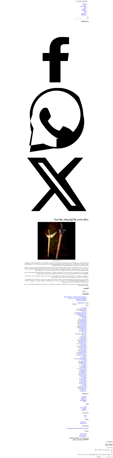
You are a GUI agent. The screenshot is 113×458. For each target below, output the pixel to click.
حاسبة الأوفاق (83, 423)
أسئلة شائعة (83, 397)
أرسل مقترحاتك (82, 436)
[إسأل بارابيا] (109, 441)
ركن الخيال (83, 410)
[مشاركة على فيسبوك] (56, 87)
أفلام (85, 415)
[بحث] (80, 1)
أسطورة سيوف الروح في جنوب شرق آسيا (77, 297)
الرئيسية (84, 396)
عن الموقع (83, 398)
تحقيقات (84, 408)
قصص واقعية (83, 407)
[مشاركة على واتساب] (56, 151)
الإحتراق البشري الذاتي (81, 300)
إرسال (98, 456)
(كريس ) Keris (65, 270)
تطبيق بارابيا (83, 421)
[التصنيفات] (84, 1)
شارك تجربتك (83, 433)
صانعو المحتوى (83, 400)
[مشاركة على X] (56, 216)
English (84, 401)
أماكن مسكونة (81, 302)
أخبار (85, 406)
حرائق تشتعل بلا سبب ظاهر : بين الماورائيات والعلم (75, 296)
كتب (85, 416)
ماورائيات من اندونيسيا (81, 299)
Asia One (84, 291)
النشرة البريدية (83, 434)
